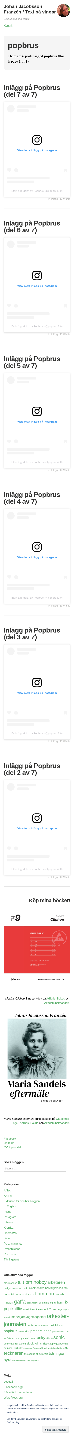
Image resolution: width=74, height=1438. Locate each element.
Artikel (8, 1195)
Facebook (10, 1138)
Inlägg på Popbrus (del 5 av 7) (32, 362)
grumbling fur (49, 1302)
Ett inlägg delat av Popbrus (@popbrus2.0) (37, 190)
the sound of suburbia (36, 1353)
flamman (44, 1293)
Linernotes (10, 1232)
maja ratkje (57, 1309)
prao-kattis (24, 1331)
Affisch (8, 1190)
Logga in (9, 1381)
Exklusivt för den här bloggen (22, 1201)
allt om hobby (32, 1282)
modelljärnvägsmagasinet (28, 1317)
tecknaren (14, 1353)
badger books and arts (16, 1288)
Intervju (8, 1222)
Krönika (8, 1227)
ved (28, 1360)
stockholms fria (37, 1343)
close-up (29, 1294)
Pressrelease (12, 1248)
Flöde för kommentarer (18, 1392)
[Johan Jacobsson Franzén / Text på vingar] (63, 12)
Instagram (10, 1217)
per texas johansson (38, 1325)
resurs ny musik (21, 1338)
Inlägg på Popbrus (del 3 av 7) (32, 633)
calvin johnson (16, 1294)
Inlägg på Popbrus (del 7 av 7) (32, 91)
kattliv (16, 1308)
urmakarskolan (19, 1360)
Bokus (61, 998)
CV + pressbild (13, 1147)
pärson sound (58, 1331)
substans (27, 1348)
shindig (49, 1338)
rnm (33, 1338)
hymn (60, 1302)
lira (49, 1309)
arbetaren (56, 1282)
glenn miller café (34, 1303)
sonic (59, 1337)
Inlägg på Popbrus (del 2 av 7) (32, 769)
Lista (7, 1238)
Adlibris (50, 998)
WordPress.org (13, 1397)
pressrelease (41, 1331)
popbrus (10, 1331)
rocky (40, 1337)
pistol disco (56, 1325)
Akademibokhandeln (56, 1002)
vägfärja (35, 1360)
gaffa (20, 1301)
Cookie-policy (13, 1422)
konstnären (29, 1309)
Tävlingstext (11, 1259)
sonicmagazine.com (15, 1343)
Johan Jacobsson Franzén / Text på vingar (30, 9)
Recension (10, 1254)
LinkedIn (9, 1142)
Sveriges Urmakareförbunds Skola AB (50, 1348)
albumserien (10, 1283)
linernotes (41, 1309)
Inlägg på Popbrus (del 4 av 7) (32, 498)
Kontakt (8, 25)
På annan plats (13, 1243)
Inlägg (54, 198)
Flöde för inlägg (13, 1386)
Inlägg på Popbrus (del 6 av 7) (32, 226)
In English (10, 1206)
